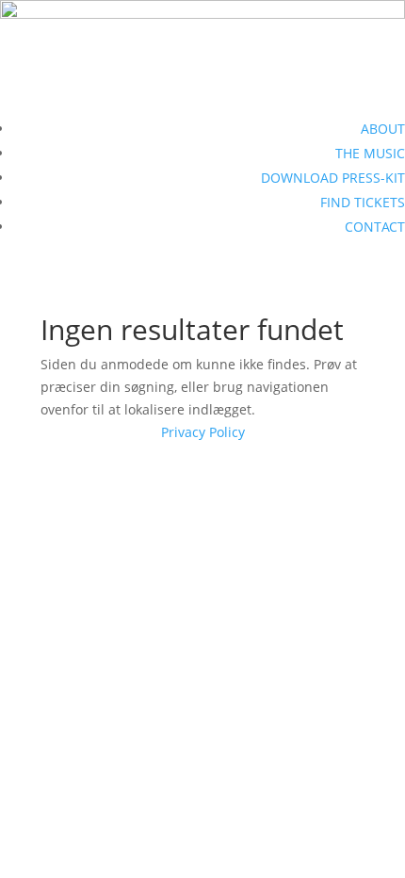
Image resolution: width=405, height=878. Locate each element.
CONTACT (375, 227)
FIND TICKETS (362, 202)
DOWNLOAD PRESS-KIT (333, 178)
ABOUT (383, 129)
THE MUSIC (370, 153)
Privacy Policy (203, 432)
